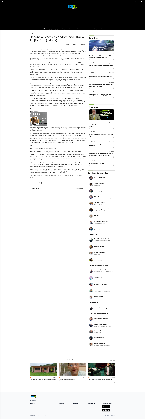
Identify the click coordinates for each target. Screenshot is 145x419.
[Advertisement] (72, 18)
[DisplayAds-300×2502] (58, 119)
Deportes (73, 28)
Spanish (60, 406)
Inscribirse (141, 1)
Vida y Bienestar (91, 28)
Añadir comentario (79, 188)
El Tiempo (99, 28)
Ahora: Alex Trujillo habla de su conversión (38, 379)
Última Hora (46, 28)
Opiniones (67, 28)
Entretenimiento (81, 28)
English (60, 407)
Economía (60, 28)
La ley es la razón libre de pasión (97, 163)
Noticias (53, 28)
